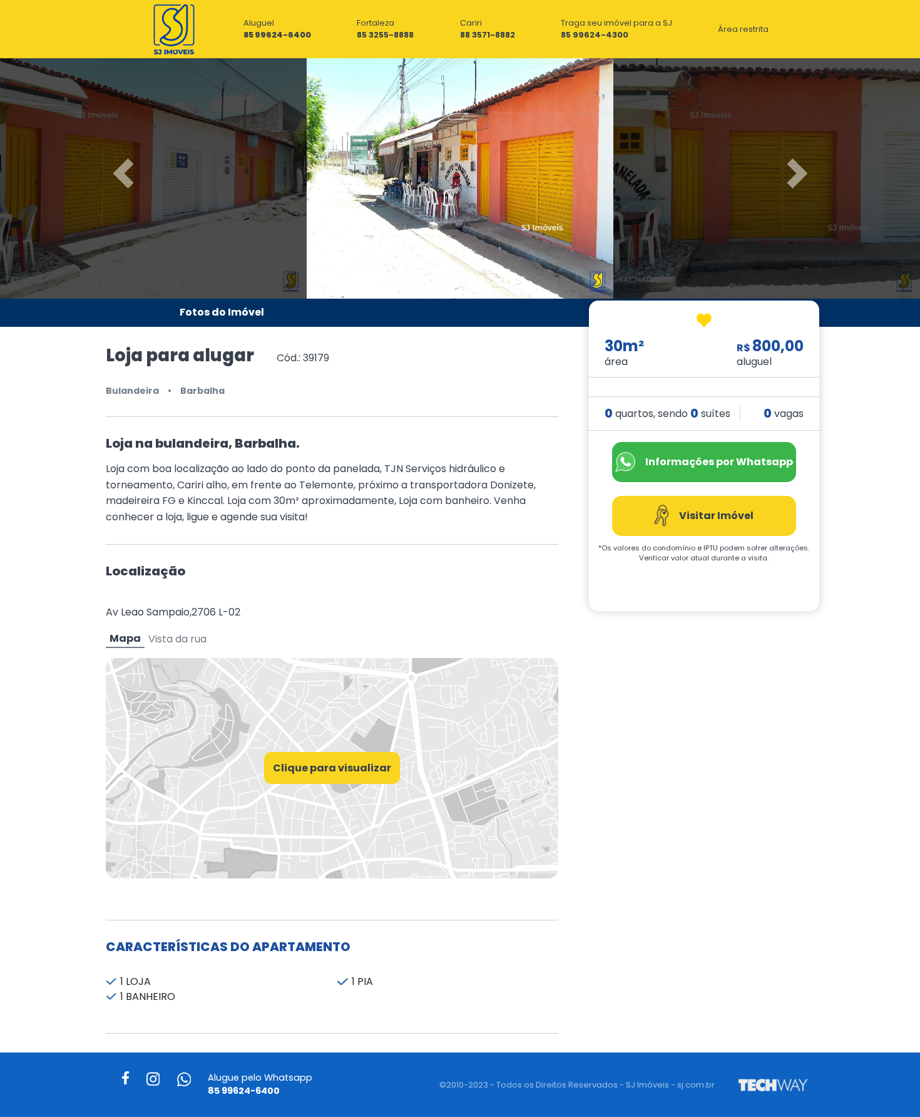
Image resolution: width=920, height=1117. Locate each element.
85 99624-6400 (277, 34)
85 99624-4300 (594, 34)
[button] (69, 173)
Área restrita (743, 29)
